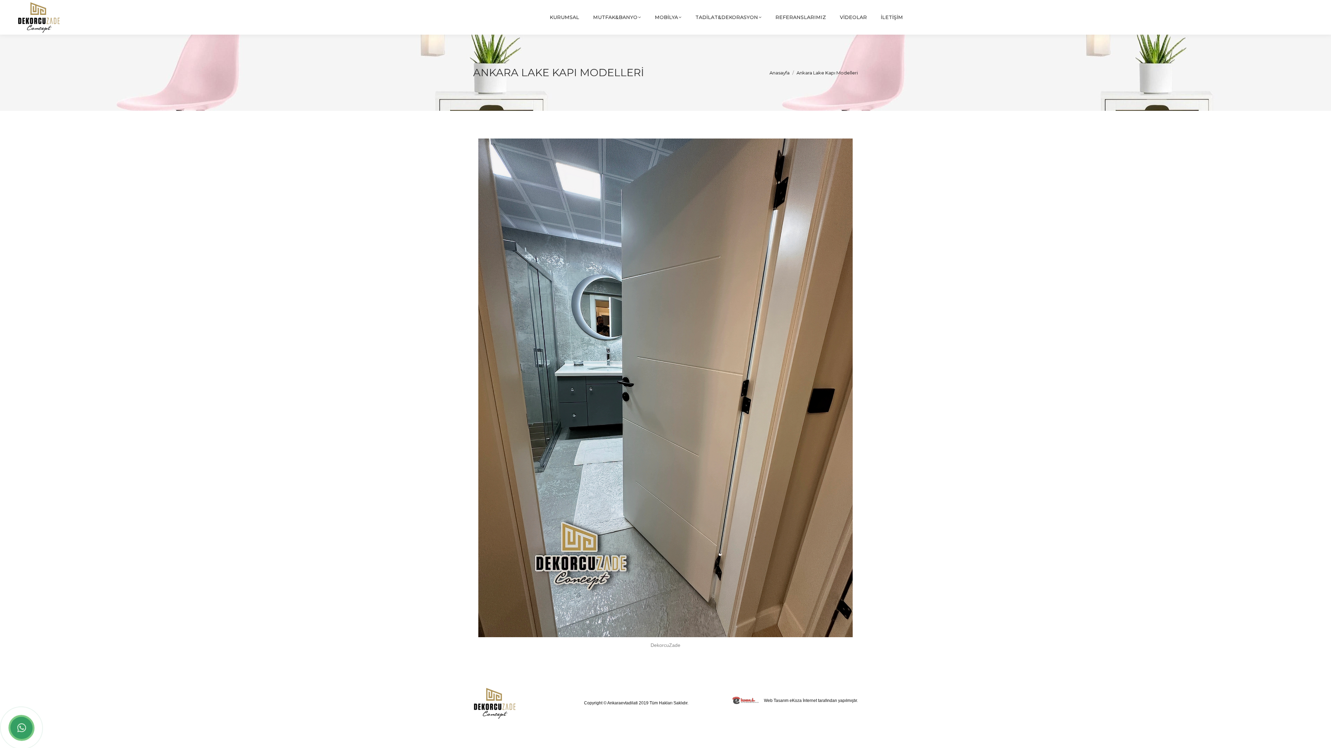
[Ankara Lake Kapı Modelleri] (665, 388)
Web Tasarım (776, 700)
